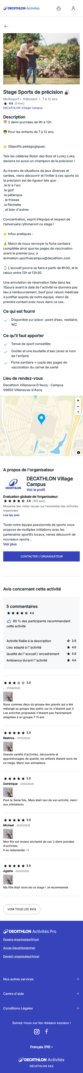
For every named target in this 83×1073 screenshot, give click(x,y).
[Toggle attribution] (78, 452)
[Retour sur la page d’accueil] (21, 8)
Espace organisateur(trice (20, 939)
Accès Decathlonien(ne (18, 948)
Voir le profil (36, 490)
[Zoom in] (78, 400)
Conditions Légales (18, 1008)
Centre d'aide (13, 994)
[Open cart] (58, 8)
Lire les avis (11, 515)
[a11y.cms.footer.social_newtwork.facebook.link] (46, 1032)
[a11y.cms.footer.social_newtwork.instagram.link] (37, 1032)
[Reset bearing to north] (78, 412)
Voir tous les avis (21, 909)
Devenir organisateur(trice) (21, 956)
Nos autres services (18, 979)
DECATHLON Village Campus (23, 108)
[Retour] (6, 26)
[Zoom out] (78, 406)
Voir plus (10, 544)
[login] (73, 8)
